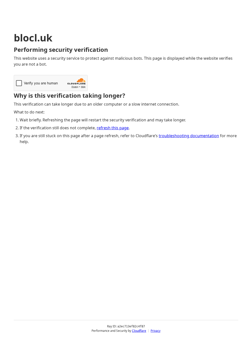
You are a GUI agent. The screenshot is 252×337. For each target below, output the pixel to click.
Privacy (155, 331)
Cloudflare (139, 331)
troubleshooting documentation (189, 135)
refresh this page (113, 128)
